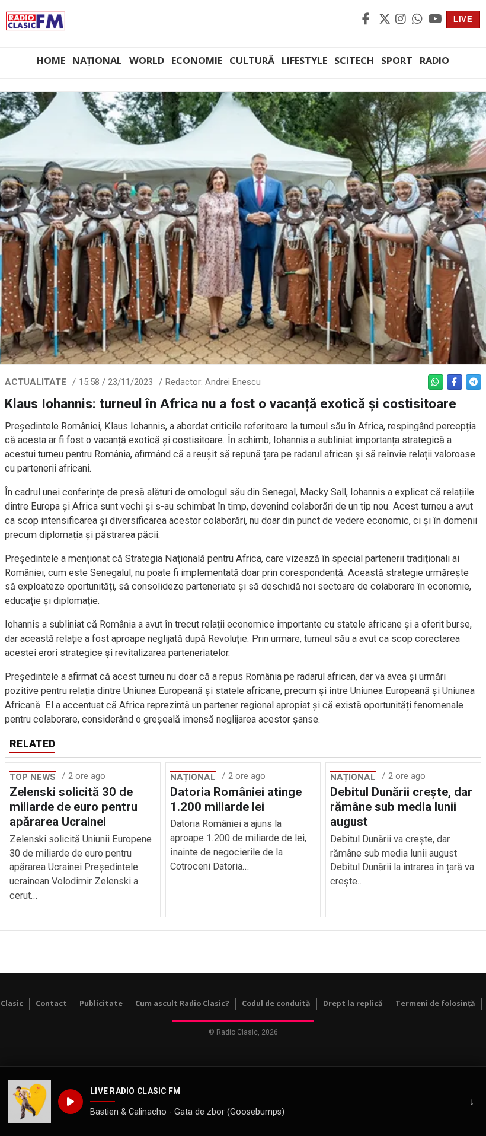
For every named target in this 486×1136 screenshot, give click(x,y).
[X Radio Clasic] (385, 19)
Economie (196, 60)
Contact (51, 1003)
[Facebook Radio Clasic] (368, 19)
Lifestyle (304, 60)
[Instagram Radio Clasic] (401, 19)
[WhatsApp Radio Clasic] (418, 19)
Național (97, 60)
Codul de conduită (276, 1003)
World (146, 60)
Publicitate (101, 1003)
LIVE (463, 19)
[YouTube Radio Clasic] (435, 19)
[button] (29, 1101)
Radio (434, 60)
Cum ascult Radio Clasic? (182, 1003)
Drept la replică (353, 1003)
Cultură (251, 60)
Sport (397, 60)
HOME (51, 60)
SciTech (354, 60)
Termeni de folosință (435, 1003)
